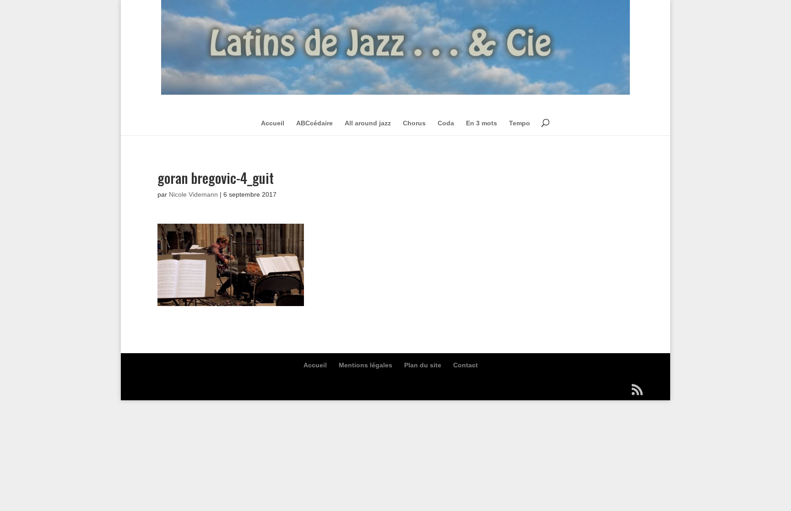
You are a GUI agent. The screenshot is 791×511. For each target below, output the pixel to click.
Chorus (414, 123)
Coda (446, 123)
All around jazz (368, 123)
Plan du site (422, 365)
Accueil (272, 123)
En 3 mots (481, 123)
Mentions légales (365, 365)
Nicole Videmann (193, 194)
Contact (465, 365)
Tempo (519, 123)
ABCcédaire (314, 123)
